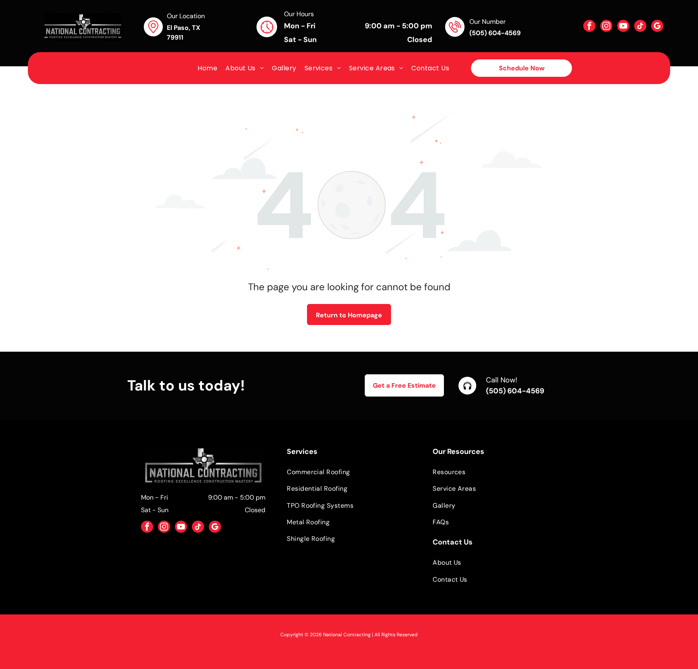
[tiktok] (640, 27)
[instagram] (606, 27)
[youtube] (623, 27)
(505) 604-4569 (515, 391)
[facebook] (589, 27)
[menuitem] (207, 68)
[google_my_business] (657, 27)
